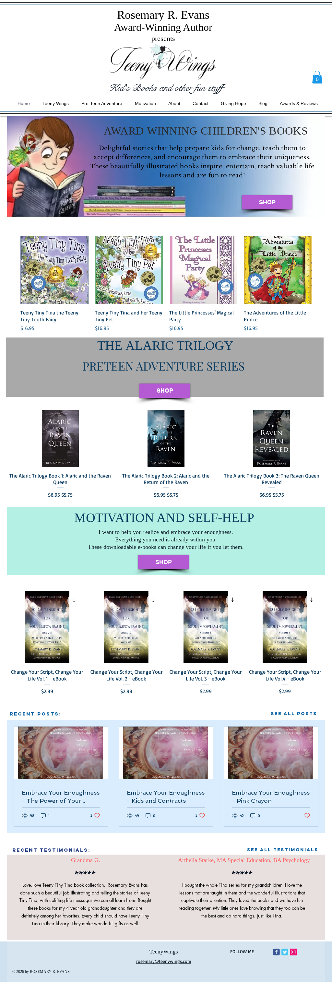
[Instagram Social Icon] (293, 952)
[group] (166, 284)
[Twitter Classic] (284, 952)
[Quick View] (54, 270)
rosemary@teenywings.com (163, 961)
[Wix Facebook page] (276, 952)
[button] (317, 77)
